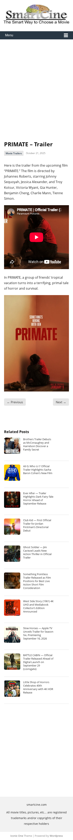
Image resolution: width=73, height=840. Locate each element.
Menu (9, 35)
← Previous (15, 402)
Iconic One (16, 836)
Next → (61, 402)
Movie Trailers (14, 153)
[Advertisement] (36, 86)
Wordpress (56, 836)
